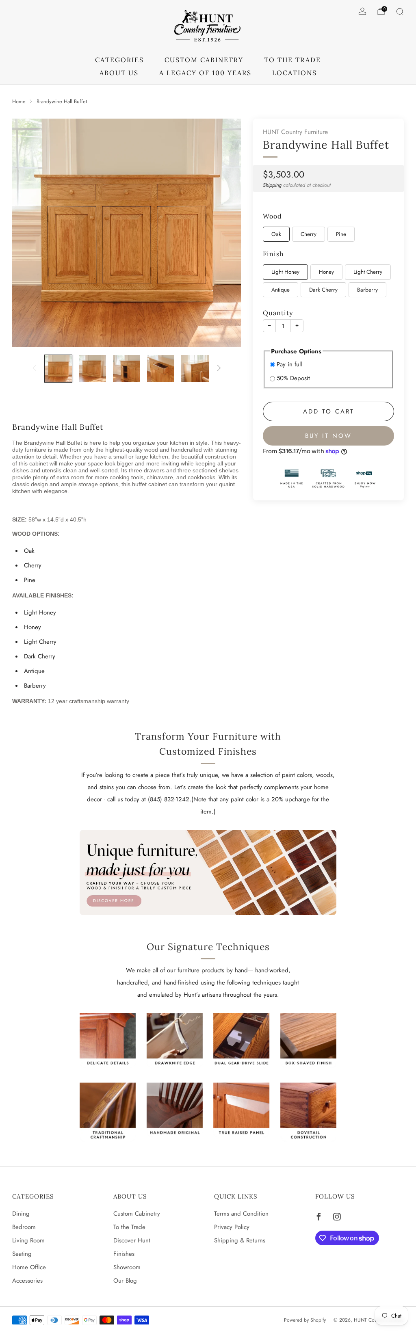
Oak (276, 234)
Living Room (28, 1240)
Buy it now (328, 435)
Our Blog (125, 1280)
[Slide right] (219, 368)
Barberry (367, 290)
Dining (21, 1213)
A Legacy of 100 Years (205, 73)
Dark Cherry (323, 290)
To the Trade (129, 1227)
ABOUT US (119, 73)
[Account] (362, 11)
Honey (326, 272)
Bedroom (24, 1227)
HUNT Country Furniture (295, 131)
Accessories (27, 1280)
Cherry (308, 234)
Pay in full (289, 364)
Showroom (127, 1267)
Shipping (272, 185)
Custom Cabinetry (136, 1213)
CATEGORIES (119, 60)
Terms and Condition (241, 1213)
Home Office (29, 1267)
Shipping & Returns (239, 1240)
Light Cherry (367, 272)
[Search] (400, 11)
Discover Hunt (131, 1240)
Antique (280, 290)
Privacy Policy (231, 1227)
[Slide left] (34, 368)
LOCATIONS (294, 73)
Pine (341, 234)
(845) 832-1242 (168, 799)
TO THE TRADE (292, 60)
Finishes (123, 1253)
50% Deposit (293, 378)
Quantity (278, 313)
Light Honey (285, 272)
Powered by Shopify (305, 1320)
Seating (22, 1253)
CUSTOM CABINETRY (204, 60)
